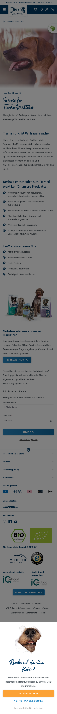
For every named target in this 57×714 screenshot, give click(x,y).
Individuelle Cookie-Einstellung (28, 708)
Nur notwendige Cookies (28, 700)
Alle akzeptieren (28, 693)
